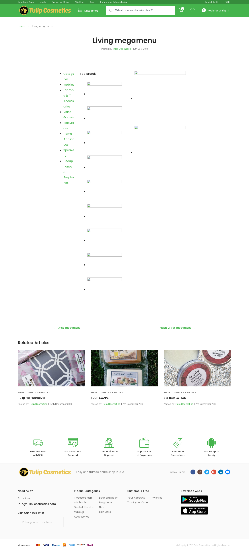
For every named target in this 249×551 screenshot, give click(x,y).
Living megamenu (69, 328)
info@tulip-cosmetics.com (37, 504)
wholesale (80, 502)
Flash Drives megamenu (176, 328)
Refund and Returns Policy (113, 2)
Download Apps (26, 2)
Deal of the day (84, 507)
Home (21, 26)
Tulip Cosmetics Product (34, 392)
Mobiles (68, 85)
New (101, 507)
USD (227, 2)
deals (43, 2)
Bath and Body (108, 498)
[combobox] (140, 10)
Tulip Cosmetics (122, 48)
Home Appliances (68, 139)
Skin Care (105, 512)
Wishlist (79, 2)
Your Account (136, 498)
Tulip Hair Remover (31, 398)
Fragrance (105, 502)
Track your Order (60, 2)
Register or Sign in (219, 10)
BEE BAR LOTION (175, 398)
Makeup (79, 512)
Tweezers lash (83, 498)
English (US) (211, 2)
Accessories (81, 516)
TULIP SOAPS (100, 398)
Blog (92, 2)
